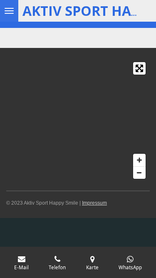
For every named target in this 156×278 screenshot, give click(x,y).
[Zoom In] (139, 160)
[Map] (78, 120)
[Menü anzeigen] (9, 11)
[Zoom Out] (139, 172)
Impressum (94, 203)
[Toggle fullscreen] (139, 68)
